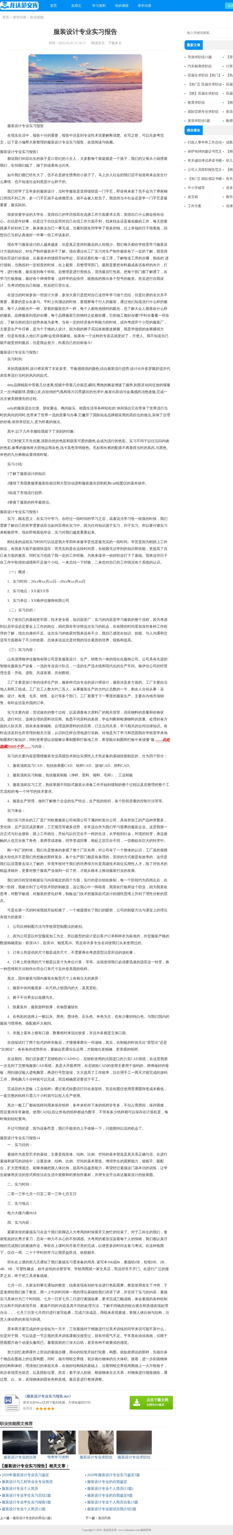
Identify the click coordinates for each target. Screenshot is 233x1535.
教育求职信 (196, 102)
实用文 (76, 6)
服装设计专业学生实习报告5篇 (26, 1502)
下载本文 (115, 43)
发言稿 (193, 197)
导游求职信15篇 (200, 57)
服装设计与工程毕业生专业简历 (27, 1482)
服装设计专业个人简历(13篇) (110, 1488)
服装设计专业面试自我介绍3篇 (111, 1509)
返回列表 (104, 1518)
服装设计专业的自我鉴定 (107, 1482)
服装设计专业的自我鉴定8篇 (110, 1495)
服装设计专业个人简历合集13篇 (112, 1502)
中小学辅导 (196, 188)
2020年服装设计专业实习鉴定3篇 (113, 1475)
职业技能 (37, 17)
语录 (229, 188)
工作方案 (194, 206)
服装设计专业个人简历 (20, 1488)
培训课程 (122, 6)
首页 (53, 6)
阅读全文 (98, 43)
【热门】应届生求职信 (205, 84)
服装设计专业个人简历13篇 (24, 1509)
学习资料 (99, 6)
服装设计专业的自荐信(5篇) (32, 1518)
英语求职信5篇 (199, 121)
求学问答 (144, 6)
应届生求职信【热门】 (205, 75)
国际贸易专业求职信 (203, 111)
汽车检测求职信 (200, 66)
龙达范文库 (110, 1530)
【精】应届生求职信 (203, 93)
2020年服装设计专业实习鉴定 (25, 1475)
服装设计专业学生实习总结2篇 (26, 1495)
